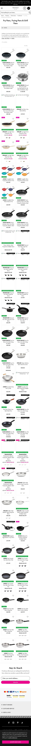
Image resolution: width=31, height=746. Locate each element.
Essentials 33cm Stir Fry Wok (8, 387)
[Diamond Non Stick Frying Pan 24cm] (11, 275)
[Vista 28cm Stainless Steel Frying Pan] (25, 636)
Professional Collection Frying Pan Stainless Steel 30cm (22, 457)
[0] (28, 9)
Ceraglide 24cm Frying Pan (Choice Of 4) (8, 179)
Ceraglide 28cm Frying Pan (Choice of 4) (22, 179)
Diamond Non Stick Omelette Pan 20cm (22, 294)
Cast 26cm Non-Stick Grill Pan (23, 110)
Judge (3, 38)
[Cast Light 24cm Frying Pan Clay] (7, 138)
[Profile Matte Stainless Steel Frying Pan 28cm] (24, 493)
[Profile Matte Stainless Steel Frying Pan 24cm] (21, 493)
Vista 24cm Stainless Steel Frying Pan (8, 654)
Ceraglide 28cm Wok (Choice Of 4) (8, 200)
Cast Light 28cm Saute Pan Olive (23, 156)
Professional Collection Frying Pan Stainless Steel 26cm (8, 457)
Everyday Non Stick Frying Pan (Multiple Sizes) (22, 388)
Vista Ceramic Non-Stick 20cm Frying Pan (23, 560)
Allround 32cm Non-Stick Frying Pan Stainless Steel (8, 110)
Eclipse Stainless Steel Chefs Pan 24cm (23, 363)
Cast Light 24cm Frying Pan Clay (8, 132)
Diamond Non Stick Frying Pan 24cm (8, 294)
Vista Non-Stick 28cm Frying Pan (8, 630)
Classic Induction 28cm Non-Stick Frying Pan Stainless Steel (22, 224)
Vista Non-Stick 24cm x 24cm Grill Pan (22, 609)
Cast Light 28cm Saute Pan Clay (8, 156)
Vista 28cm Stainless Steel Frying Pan (22, 654)
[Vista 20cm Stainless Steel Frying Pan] (20, 636)
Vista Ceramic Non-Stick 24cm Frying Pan (8, 585)
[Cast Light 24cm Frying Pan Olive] (10, 138)
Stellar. (13, 38)
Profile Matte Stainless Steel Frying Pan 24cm (22, 484)
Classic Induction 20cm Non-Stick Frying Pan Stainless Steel (23, 201)
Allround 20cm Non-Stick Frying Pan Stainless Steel (8, 64)
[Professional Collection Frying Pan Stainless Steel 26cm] (5, 465)
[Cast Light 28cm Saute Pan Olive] (10, 161)
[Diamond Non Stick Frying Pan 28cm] (8, 275)
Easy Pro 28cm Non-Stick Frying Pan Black (8, 364)
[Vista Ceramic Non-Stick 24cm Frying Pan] (23, 566)
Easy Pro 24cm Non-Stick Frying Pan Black (22, 342)
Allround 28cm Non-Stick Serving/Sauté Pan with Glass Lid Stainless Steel (22, 87)
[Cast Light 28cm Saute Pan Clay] (7, 161)
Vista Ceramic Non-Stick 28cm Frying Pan (23, 585)
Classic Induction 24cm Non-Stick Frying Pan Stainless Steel (8, 224)
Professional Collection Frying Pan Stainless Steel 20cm (8, 485)
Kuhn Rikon (7, 38)
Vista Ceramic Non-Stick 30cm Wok (8, 559)
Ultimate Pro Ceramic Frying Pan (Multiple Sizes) (22, 537)
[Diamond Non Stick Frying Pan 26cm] (5, 275)
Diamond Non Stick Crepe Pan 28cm (22, 246)
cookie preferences (12, 737)
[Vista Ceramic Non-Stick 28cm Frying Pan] (25, 566)
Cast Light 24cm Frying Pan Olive (23, 132)
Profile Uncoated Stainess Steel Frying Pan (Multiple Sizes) (23, 512)
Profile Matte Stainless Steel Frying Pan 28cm (8, 512)
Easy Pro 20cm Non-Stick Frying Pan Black (8, 342)
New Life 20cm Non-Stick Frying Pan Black (23, 411)
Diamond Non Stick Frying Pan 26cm (8, 269)
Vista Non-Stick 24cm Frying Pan (8, 609)
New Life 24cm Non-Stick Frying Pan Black (8, 433)
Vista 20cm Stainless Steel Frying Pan (22, 630)
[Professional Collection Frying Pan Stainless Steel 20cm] (11, 465)
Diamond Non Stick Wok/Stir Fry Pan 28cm (22, 319)
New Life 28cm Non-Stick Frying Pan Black (23, 433)
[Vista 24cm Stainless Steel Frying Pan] (23, 636)
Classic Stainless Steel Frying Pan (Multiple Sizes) (8, 245)
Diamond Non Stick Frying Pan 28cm (22, 269)
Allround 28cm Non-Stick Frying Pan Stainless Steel (8, 86)
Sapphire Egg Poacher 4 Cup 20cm (8, 536)
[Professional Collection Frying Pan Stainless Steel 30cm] (8, 465)
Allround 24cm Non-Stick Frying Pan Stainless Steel (22, 64)
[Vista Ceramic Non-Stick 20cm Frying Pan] (20, 566)
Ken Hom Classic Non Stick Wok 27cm (8, 410)
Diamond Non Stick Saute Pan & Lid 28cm (8, 319)
